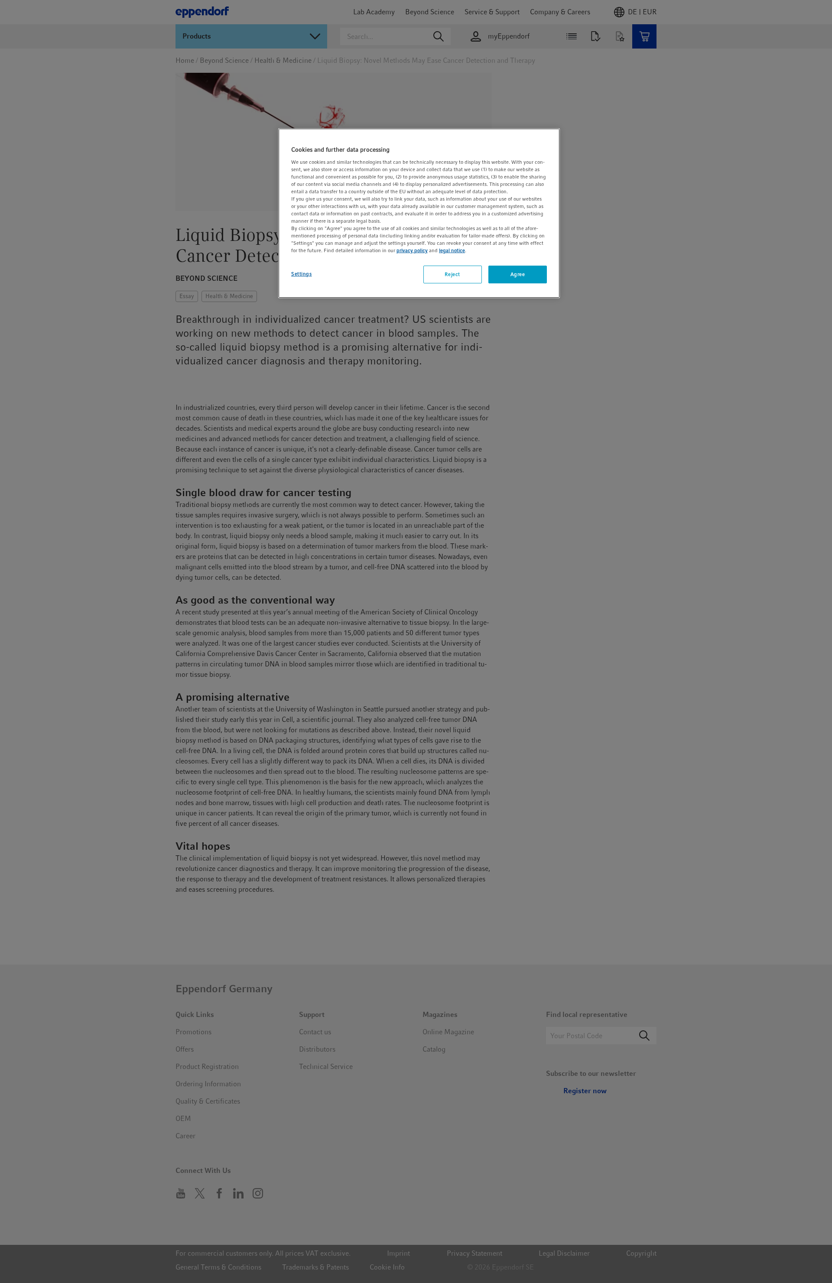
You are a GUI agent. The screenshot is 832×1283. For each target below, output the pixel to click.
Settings (301, 274)
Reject (452, 274)
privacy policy (412, 250)
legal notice (452, 250)
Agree (517, 274)
